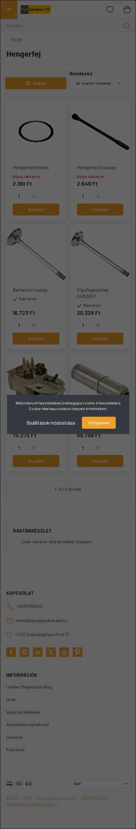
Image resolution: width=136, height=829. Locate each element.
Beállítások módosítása (51, 423)
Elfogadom (98, 422)
